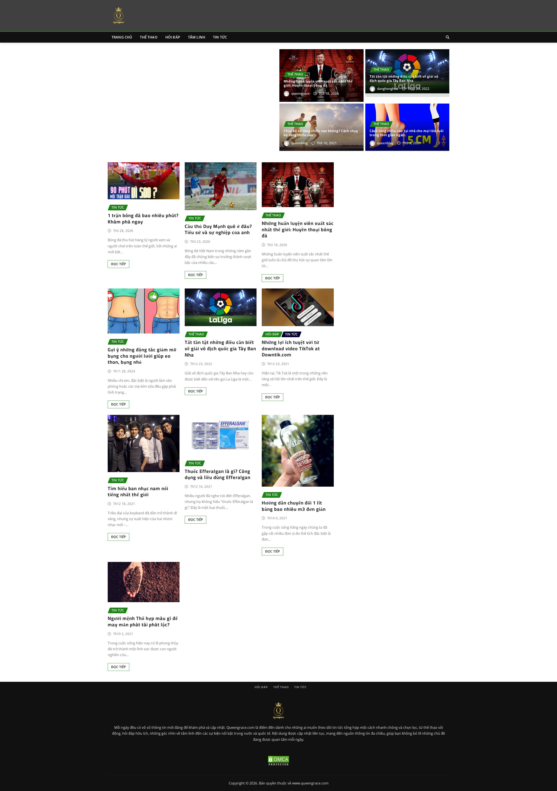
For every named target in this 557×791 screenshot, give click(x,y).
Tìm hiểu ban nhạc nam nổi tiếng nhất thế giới (138, 491)
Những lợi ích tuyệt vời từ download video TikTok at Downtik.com (291, 348)
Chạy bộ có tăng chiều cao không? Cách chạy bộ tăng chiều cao (321, 132)
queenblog (299, 143)
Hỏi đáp (172, 37)
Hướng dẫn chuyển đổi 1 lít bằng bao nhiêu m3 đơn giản (294, 506)
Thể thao (148, 37)
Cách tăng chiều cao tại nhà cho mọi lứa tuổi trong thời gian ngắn (407, 132)
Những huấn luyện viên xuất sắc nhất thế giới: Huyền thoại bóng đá (318, 83)
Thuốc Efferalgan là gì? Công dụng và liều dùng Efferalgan (218, 474)
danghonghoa (387, 88)
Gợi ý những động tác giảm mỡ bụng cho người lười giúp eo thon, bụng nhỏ (142, 356)
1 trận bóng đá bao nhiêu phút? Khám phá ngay (143, 218)
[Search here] (447, 37)
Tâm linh (196, 37)
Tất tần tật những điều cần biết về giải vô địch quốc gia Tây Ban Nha (404, 78)
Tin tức (220, 37)
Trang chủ (122, 37)
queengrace (300, 93)
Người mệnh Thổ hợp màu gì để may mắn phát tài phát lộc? (143, 621)
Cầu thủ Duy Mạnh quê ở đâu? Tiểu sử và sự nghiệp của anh (218, 229)
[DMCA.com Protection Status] (278, 760)
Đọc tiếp (118, 264)
